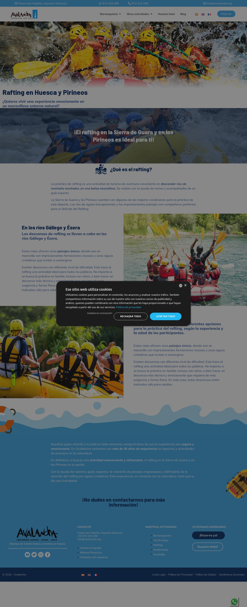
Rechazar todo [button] (130, 316)
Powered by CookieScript (99, 313)
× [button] (185, 285)
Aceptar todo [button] (165, 316)
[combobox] (180, 285)
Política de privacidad (128, 307)
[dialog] (123, 303)
